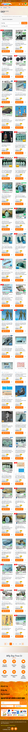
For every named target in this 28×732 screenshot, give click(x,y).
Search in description (7, 19)
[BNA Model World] (7, 4)
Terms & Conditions (5, 725)
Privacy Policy (12, 725)
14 (20, 644)
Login (3, 1)
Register (9, 1)
